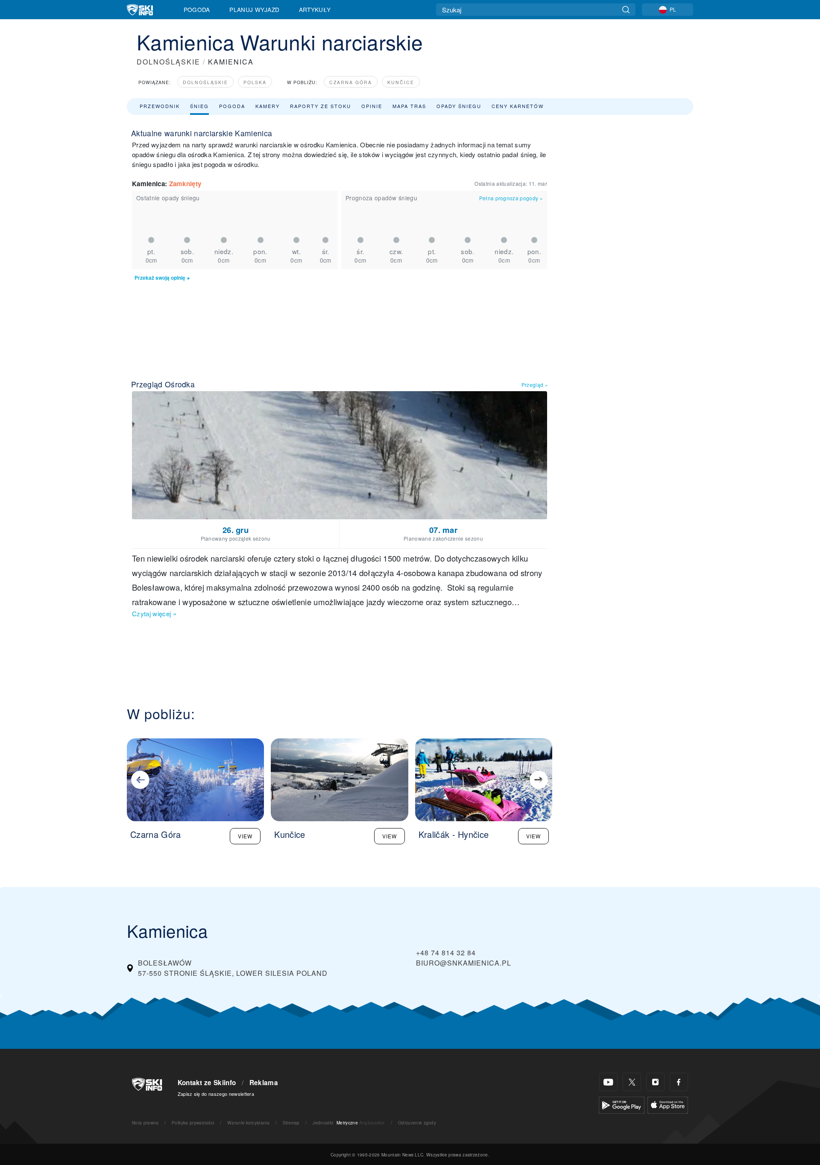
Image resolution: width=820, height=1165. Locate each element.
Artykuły (315, 9)
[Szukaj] (626, 9)
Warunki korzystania (248, 1122)
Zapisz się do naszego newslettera (216, 1093)
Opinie (371, 105)
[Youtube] (608, 1082)
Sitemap (291, 1122)
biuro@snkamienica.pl (463, 963)
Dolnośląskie (205, 82)
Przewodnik (160, 105)
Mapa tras (409, 105)
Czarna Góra (350, 82)
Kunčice (400, 82)
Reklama (263, 1082)
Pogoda (197, 9)
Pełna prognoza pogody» (511, 198)
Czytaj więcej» (154, 613)
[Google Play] (621, 1104)
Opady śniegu (458, 105)
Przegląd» (534, 384)
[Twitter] (632, 1082)
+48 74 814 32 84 (446, 952)
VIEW (245, 836)
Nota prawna (145, 1122)
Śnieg (199, 105)
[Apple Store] (667, 1104)
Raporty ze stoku (320, 105)
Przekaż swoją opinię (160, 277)
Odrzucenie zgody (417, 1122)
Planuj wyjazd (254, 9)
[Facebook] (679, 1082)
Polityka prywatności (193, 1122)
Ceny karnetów (518, 105)
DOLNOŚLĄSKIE (168, 62)
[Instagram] (655, 1082)
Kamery (267, 105)
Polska (254, 82)
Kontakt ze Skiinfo (207, 1082)
